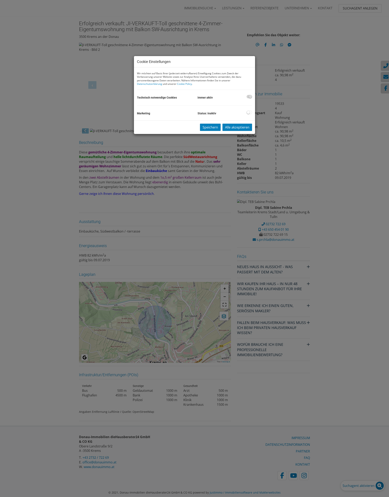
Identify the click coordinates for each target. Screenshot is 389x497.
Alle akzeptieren (237, 127)
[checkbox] (249, 96)
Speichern (210, 127)
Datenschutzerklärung (149, 84)
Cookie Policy (184, 84)
